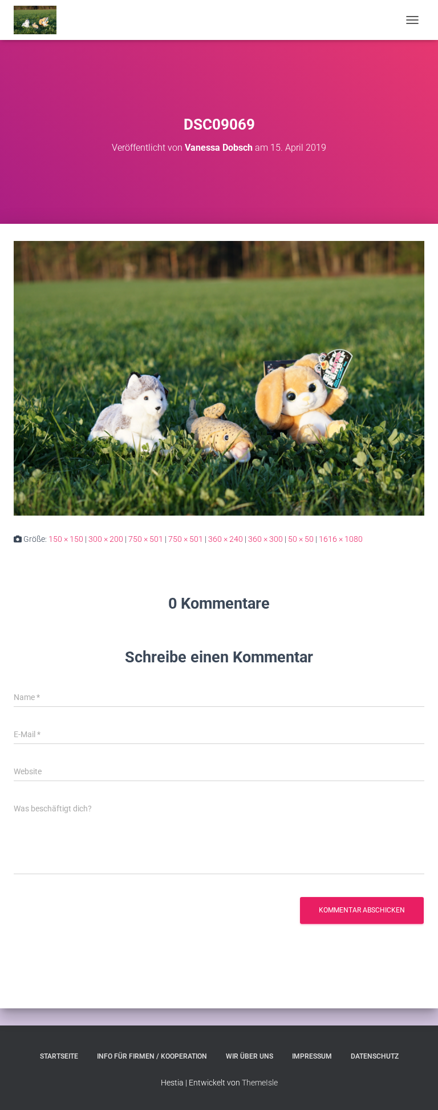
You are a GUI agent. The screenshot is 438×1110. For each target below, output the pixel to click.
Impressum (312, 1056)
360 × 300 (265, 539)
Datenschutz (375, 1056)
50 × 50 (301, 539)
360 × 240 (225, 539)
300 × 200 (105, 539)
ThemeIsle (260, 1082)
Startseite (59, 1056)
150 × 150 (65, 539)
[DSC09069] (219, 378)
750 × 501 (145, 539)
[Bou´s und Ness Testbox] (39, 20)
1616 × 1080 (341, 539)
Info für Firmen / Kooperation (152, 1056)
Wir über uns (249, 1056)
